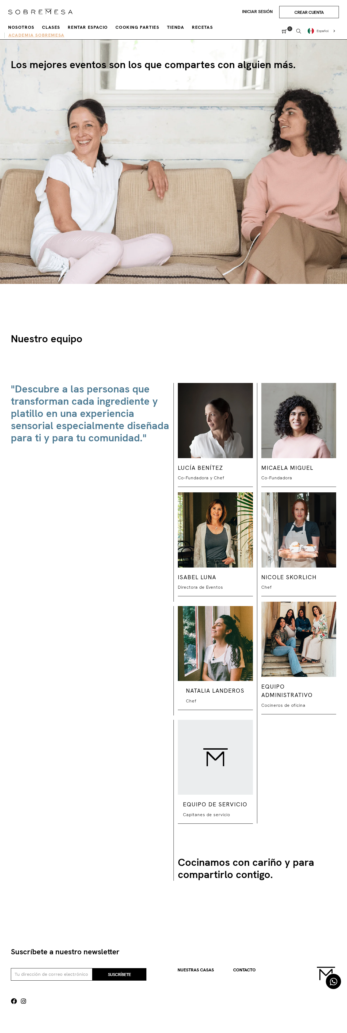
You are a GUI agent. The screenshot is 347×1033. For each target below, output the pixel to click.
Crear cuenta (309, 12)
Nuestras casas (196, 970)
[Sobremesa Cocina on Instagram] (23, 1001)
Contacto (244, 970)
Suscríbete (119, 974)
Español (323, 31)
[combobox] (322, 31)
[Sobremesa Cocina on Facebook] (14, 1001)
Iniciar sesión (257, 11)
